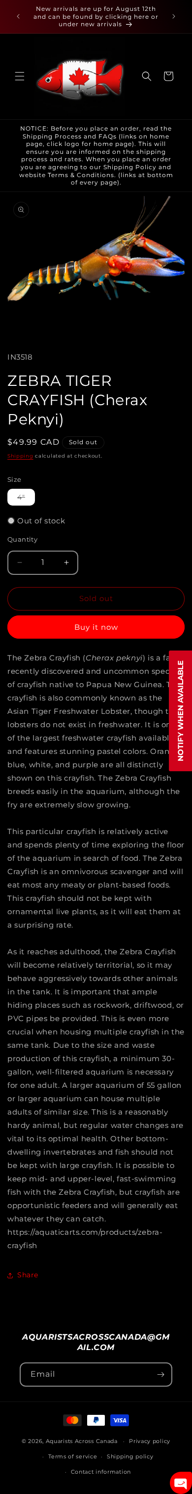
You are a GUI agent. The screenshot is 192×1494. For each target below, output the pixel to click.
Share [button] (27, 1274)
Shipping (20, 456)
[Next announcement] (174, 16)
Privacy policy (149, 1441)
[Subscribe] (160, 1374)
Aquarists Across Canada (82, 1441)
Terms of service (72, 1456)
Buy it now (96, 627)
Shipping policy (130, 1456)
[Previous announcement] (18, 16)
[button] (20, 76)
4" (26, 499)
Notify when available (180, 710)
